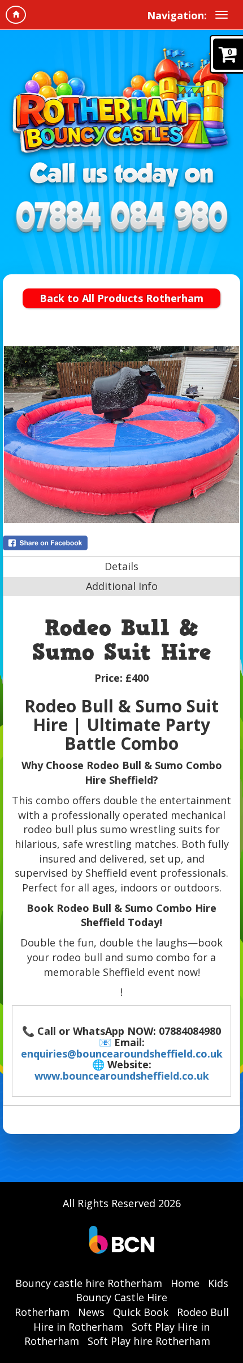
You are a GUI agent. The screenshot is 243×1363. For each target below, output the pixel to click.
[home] (16, 15)
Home (185, 1283)
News (91, 1312)
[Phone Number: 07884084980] (121, 218)
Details (121, 566)
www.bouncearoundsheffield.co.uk (121, 1075)
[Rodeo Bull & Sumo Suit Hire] (121, 434)
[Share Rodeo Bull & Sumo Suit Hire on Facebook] (121, 543)
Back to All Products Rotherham (121, 298)
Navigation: (177, 15)
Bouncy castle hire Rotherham (88, 1283)
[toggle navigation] (221, 14)
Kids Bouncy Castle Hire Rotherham (121, 1297)
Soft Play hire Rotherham (149, 1341)
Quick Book (140, 1312)
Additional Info (122, 586)
